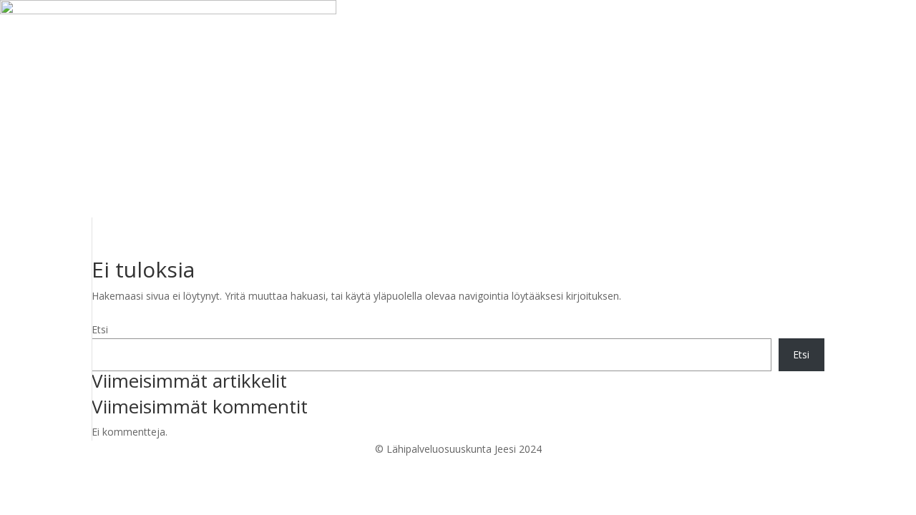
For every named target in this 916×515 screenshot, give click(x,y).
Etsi (100, 329)
